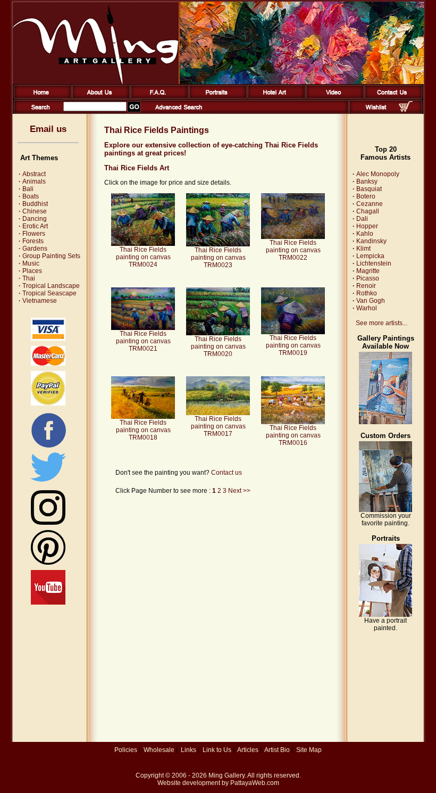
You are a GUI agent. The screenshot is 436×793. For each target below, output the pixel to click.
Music (29, 263)
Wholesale (159, 750)
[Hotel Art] (274, 97)
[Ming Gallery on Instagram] (48, 522)
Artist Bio (277, 750)
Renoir (366, 286)
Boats (29, 196)
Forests (31, 241)
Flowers (32, 233)
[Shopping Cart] (406, 109)
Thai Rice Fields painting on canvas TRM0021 (143, 341)
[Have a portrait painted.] (385, 614)
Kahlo (364, 233)
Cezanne (369, 204)
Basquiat (369, 189)
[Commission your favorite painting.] (385, 510)
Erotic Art (33, 226)
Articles (247, 750)
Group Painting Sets (49, 256)
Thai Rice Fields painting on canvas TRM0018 (143, 430)
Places (30, 271)
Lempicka (370, 256)
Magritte (368, 271)
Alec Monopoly (377, 174)
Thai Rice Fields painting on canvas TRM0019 (293, 345)
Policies (125, 750)
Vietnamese (38, 300)
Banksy (367, 181)
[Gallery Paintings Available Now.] (385, 422)
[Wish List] (376, 111)
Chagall (367, 211)
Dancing (33, 218)
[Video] (333, 97)
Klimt (363, 248)
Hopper (367, 226)
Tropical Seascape (48, 293)
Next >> (239, 490)
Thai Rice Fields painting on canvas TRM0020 (218, 346)
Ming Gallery (226, 775)
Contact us (226, 472)
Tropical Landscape (49, 286)
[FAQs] (157, 97)
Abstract (32, 174)
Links (188, 750)
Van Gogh (370, 300)
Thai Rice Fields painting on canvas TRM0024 (143, 257)
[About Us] (99, 97)
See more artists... (381, 323)
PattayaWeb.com (254, 783)
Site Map (309, 750)
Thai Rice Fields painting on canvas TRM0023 (218, 257)
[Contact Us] (391, 97)
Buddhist (33, 204)
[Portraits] (216, 97)
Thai (27, 278)
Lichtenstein (373, 263)
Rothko (366, 293)
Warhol (366, 308)
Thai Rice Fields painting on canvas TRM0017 (218, 426)
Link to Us (217, 750)
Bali (26, 189)
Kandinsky (371, 241)
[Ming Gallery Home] (40, 97)
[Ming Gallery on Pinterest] (48, 562)
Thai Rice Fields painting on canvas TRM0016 (293, 435)
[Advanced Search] (179, 111)
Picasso (367, 278)
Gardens (33, 248)
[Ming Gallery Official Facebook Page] (48, 447)
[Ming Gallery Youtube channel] (48, 602)
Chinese (33, 211)
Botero (365, 196)
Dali (362, 218)
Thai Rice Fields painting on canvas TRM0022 (293, 250)
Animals (32, 181)
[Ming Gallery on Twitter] (48, 482)
